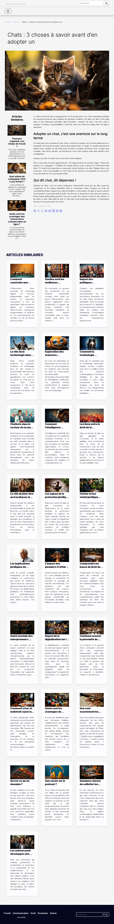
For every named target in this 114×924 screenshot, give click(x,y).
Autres (16, 22)
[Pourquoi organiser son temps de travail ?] (17, 130)
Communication (20, 913)
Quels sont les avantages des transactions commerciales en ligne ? (17, 219)
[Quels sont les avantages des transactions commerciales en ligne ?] (17, 205)
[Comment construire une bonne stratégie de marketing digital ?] (22, 270)
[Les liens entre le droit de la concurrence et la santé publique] (92, 415)
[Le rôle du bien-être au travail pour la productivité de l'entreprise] (22, 485)
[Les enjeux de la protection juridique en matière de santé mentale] (57, 485)
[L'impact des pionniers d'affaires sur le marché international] (57, 555)
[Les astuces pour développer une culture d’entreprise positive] (22, 842)
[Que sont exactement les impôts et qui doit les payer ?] (92, 700)
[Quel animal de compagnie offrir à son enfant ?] (17, 168)
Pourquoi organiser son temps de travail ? (16, 142)
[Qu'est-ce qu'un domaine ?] (22, 772)
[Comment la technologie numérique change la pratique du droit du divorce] (92, 343)
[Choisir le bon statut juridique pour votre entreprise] (92, 485)
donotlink (21, 917)
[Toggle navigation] (8, 11)
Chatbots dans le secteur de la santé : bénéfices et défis (22, 427)
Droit (33, 913)
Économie (43, 913)
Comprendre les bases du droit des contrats (91, 567)
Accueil (8, 22)
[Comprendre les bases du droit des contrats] (92, 555)
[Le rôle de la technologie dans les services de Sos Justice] (22, 343)
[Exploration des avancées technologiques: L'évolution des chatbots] (57, 343)
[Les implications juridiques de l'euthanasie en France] (22, 555)
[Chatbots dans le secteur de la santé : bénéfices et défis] (22, 415)
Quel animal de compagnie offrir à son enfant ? (17, 179)
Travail (7, 913)
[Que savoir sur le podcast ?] (57, 772)
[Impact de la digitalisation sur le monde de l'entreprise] (57, 627)
